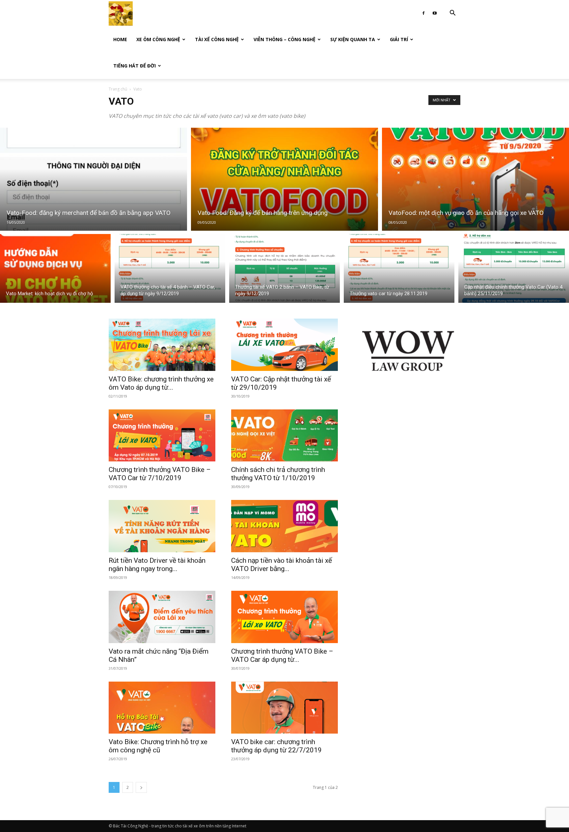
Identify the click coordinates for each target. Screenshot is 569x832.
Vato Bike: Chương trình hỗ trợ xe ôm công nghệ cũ (158, 746)
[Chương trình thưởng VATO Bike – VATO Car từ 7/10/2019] (162, 435)
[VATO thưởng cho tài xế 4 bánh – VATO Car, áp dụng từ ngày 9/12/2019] (170, 268)
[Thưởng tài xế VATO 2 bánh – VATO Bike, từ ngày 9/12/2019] (284, 268)
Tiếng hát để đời (134, 66)
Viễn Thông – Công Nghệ (284, 39)
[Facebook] (423, 13)
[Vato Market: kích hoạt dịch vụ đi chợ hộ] (55, 268)
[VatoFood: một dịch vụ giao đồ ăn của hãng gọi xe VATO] (475, 179)
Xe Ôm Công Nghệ (158, 39)
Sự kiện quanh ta (352, 39)
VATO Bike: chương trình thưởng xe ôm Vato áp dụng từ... (161, 383)
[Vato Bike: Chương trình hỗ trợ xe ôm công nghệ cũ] (162, 708)
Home (120, 39)
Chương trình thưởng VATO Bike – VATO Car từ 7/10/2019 (160, 474)
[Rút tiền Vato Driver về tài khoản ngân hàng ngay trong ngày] (162, 526)
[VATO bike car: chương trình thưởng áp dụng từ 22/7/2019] (284, 708)
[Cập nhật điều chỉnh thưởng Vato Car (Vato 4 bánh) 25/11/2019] (513, 268)
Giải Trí (399, 39)
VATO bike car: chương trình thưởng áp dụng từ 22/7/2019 (276, 746)
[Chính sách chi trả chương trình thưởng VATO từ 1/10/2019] (284, 435)
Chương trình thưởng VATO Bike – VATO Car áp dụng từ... (282, 655)
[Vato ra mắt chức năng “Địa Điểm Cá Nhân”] (162, 617)
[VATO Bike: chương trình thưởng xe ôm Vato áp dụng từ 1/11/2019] (162, 345)
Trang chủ (118, 89)
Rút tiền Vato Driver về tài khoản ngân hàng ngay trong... (157, 565)
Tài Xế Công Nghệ (217, 39)
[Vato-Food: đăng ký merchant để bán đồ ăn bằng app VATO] (93, 179)
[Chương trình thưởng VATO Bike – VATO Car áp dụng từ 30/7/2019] (284, 617)
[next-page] (141, 787)
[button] (452, 14)
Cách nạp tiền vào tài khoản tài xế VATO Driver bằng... (281, 565)
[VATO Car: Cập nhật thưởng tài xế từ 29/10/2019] (284, 345)
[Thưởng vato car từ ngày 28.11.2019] (399, 268)
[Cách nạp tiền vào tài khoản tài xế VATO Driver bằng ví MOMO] (284, 526)
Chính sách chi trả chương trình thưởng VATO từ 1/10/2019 (278, 474)
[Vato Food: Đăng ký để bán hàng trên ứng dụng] (284, 179)
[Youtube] (435, 13)
